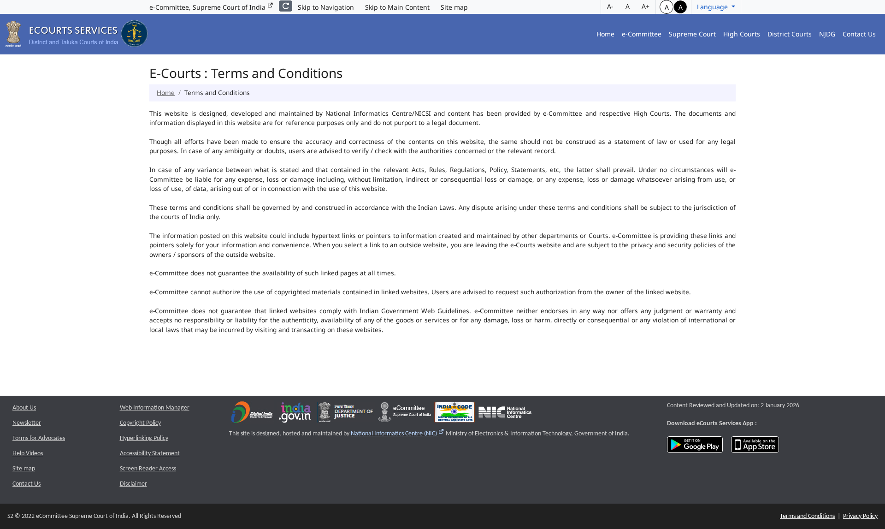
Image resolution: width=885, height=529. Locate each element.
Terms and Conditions (807, 516)
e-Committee (641, 34)
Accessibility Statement (150, 454)
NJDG (827, 34)
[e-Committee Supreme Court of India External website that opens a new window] (404, 414)
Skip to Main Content (397, 7)
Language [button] (713, 6)
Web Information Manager (154, 408)
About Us (24, 408)
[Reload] (285, 6)
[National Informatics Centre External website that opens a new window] (505, 414)
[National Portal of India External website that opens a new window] (295, 414)
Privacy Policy (860, 516)
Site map (454, 7)
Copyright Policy (140, 423)
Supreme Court (692, 34)
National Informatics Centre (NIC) (397, 434)
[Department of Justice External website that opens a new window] (346, 414)
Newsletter (26, 423)
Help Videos (27, 454)
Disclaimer (133, 484)
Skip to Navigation (326, 7)
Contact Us (859, 34)
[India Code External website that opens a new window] (454, 414)
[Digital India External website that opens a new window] (252, 414)
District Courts (789, 34)
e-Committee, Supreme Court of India (208, 7)
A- (610, 6)
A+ (645, 6)
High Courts (741, 34)
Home (605, 34)
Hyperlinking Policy (144, 438)
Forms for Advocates (38, 438)
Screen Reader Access (148, 469)
